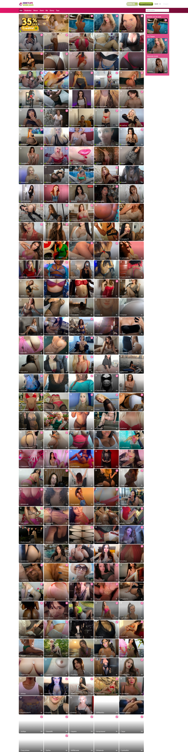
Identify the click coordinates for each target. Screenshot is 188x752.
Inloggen (165, 4)
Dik (47, 10)
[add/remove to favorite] (70, 15)
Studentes (27, 10)
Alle (21, 10)
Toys (57, 10)
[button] (158, 4)
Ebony (52, 10)
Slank (42, 10)
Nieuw (35, 10)
